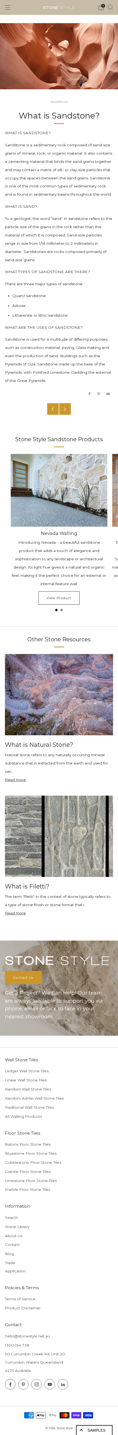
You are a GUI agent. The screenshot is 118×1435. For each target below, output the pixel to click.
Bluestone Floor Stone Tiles (31, 1153)
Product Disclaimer (23, 1308)
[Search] (110, 7)
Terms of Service (20, 1299)
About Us (13, 1236)
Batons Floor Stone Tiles (27, 1144)
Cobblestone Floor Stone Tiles (33, 1162)
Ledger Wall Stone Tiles (27, 1071)
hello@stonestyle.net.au (27, 1336)
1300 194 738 (17, 1345)
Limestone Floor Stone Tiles (31, 1180)
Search (11, 1217)
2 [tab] (61, 610)
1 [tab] (56, 610)
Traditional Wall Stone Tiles (29, 1107)
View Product (59, 598)
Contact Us (23, 977)
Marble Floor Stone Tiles (27, 1189)
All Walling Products (23, 1116)
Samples (96, 1430)
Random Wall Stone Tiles (28, 1089)
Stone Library (17, 1226)
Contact (12, 1244)
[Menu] (7, 7)
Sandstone (59, 102)
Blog (9, 1253)
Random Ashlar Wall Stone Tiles (34, 1098)
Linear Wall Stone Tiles (26, 1080)
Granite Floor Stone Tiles (27, 1171)
